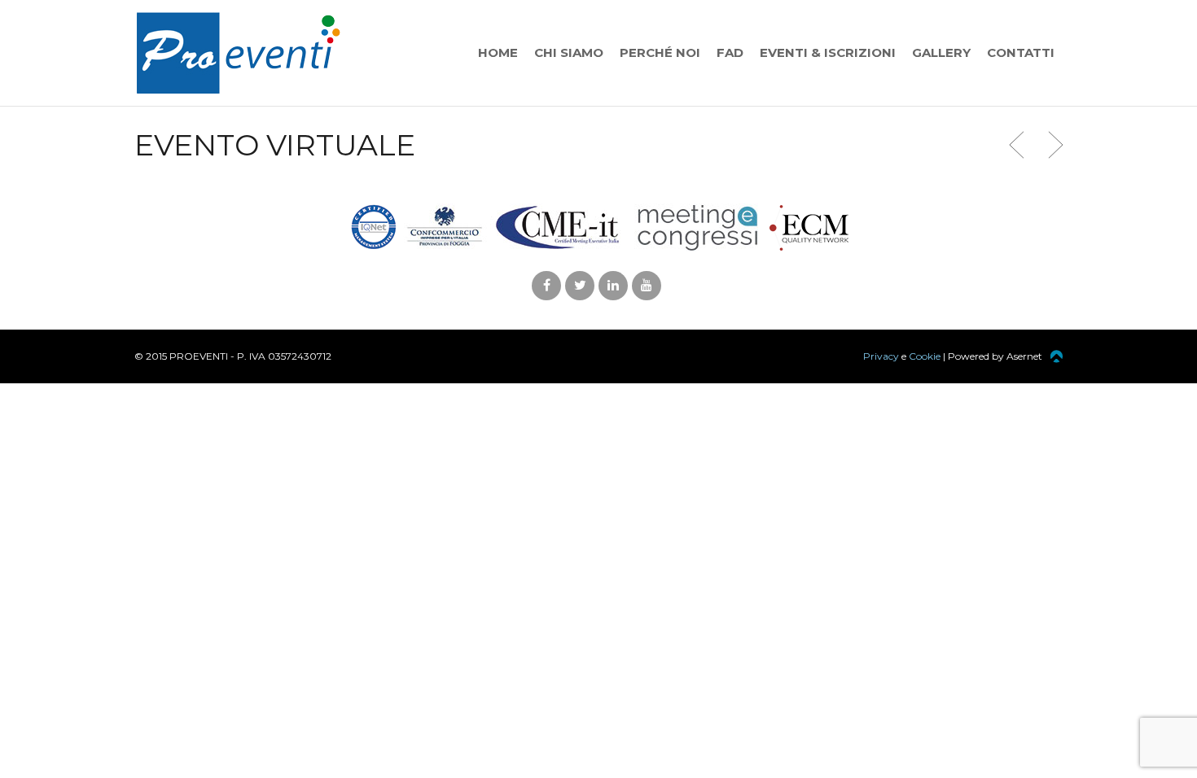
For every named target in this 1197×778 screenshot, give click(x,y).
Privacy (881, 356)
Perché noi (660, 52)
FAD (730, 52)
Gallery (941, 52)
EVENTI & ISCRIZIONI (828, 52)
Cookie (924, 356)
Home (498, 52)
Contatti (1020, 52)
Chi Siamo (568, 52)
